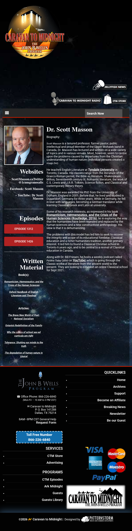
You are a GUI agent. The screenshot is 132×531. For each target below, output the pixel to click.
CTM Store (55, 456)
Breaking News (115, 407)
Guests (58, 493)
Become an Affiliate (111, 400)
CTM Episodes (52, 479)
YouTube (79, 260)
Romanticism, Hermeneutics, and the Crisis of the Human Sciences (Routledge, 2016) (82, 216)
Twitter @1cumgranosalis (31, 181)
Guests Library (52, 500)
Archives (119, 387)
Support (120, 393)
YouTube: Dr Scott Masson (30, 197)
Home (121, 380)
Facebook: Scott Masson (26, 188)
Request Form (46, 422)
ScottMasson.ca (22, 179)
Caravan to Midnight (47, 519)
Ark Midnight (53, 486)
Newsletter (118, 414)
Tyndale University (101, 170)
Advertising (55, 463)
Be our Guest (116, 420)
